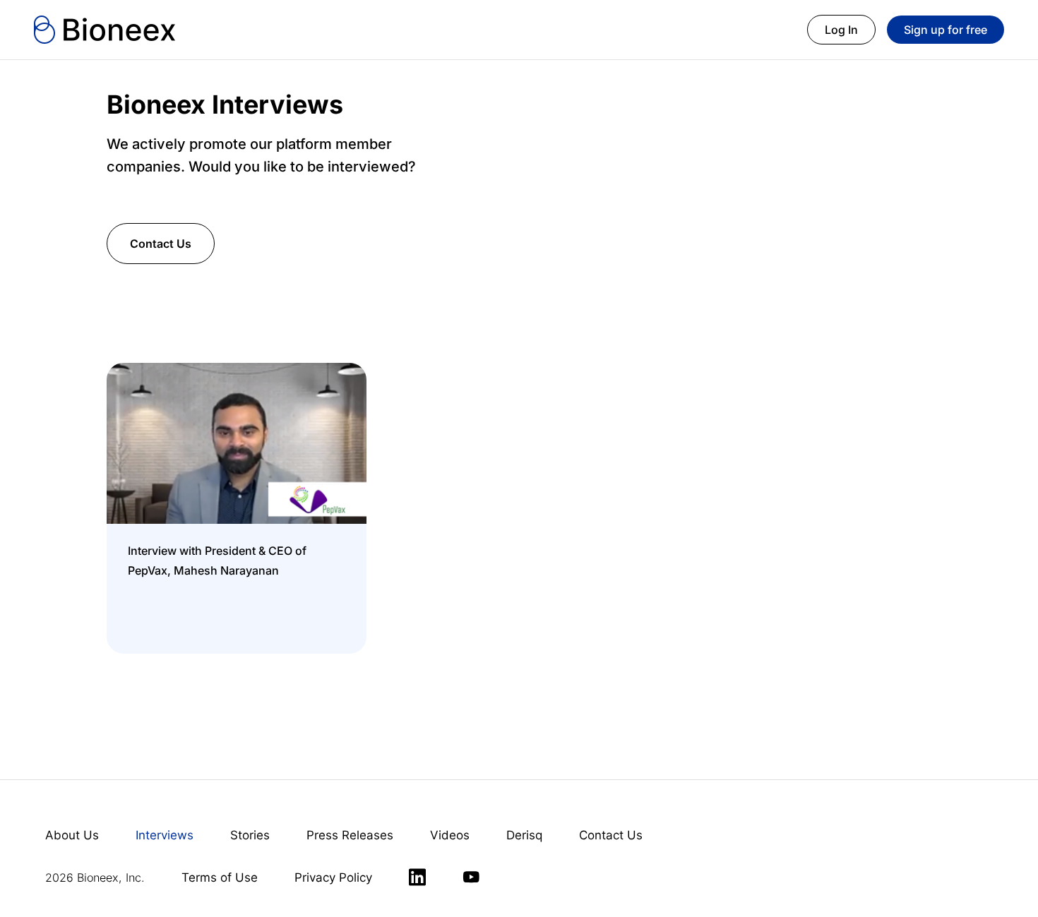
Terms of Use (219, 877)
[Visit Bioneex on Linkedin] (417, 877)
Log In (841, 30)
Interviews (164, 835)
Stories (250, 835)
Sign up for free (945, 30)
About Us (72, 835)
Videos (450, 835)
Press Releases (349, 835)
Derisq (524, 835)
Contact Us (160, 243)
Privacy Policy (333, 877)
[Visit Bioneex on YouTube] (471, 877)
